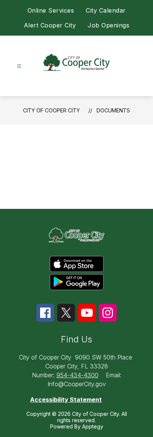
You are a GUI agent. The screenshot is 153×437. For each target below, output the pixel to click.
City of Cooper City (51, 110)
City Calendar (106, 10)
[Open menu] (19, 66)
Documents (113, 110)
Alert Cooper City (50, 25)
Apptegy (92, 426)
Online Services (50, 10)
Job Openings (108, 25)
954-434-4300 (77, 375)
